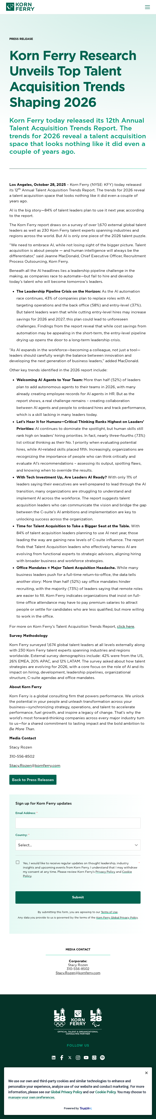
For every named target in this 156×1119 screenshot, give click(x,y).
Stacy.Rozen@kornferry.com (34, 765)
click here (125, 626)
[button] (147, 7)
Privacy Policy (105, 871)
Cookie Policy (105, 1092)
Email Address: (26, 813)
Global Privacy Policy (66, 1092)
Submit (78, 897)
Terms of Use (109, 912)
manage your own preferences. (31, 1097)
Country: (22, 835)
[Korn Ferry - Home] (20, 7)
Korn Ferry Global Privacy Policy (117, 917)
